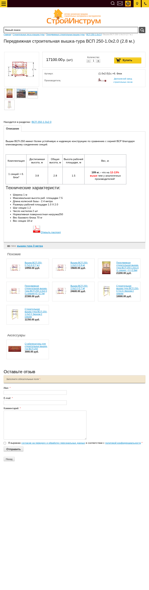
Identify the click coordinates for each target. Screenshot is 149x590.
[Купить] (128, 60)
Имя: (7, 388)
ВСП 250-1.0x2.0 (94, 34)
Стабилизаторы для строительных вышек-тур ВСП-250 (36, 346)
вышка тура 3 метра (30, 245)
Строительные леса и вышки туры (29, 34)
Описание (12, 128)
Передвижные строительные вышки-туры (65, 34)
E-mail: (8, 398)
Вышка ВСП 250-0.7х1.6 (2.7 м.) (33, 264)
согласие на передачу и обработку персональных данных (53, 443)
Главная (7, 34)
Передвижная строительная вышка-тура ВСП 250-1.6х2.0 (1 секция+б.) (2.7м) (36, 290)
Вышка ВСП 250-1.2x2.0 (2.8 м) (79, 264)
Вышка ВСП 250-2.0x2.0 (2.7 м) (79, 287)
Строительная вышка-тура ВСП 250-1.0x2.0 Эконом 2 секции (36, 313)
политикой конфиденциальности (123, 443)
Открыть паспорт (51, 232)
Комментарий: (12, 408)
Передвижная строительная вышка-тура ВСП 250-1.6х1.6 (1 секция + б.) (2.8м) (127, 266)
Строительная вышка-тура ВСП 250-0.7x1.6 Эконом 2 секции (127, 290)
